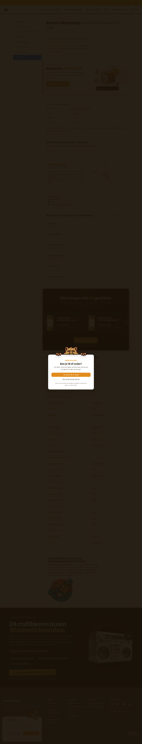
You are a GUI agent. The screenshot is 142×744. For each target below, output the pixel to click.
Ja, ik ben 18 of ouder (71, 375)
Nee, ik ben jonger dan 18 (71, 379)
